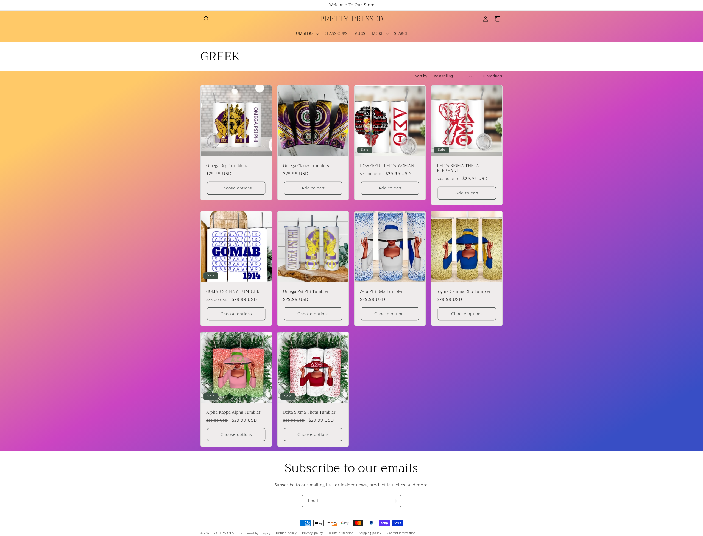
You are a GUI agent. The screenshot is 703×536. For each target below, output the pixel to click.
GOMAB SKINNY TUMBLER (232, 291)
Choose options (236, 188)
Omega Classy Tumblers (306, 166)
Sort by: (421, 76)
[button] (206, 19)
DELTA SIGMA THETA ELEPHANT (458, 168)
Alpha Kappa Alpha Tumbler (233, 412)
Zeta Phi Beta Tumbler (381, 291)
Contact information (401, 533)
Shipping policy (370, 533)
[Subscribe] (395, 501)
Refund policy (286, 533)
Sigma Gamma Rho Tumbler (464, 291)
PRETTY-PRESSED (227, 533)
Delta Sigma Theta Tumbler (309, 412)
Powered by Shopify (256, 533)
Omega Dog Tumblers (226, 166)
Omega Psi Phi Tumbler (306, 291)
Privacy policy (312, 533)
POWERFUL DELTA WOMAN (387, 166)
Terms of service (341, 533)
